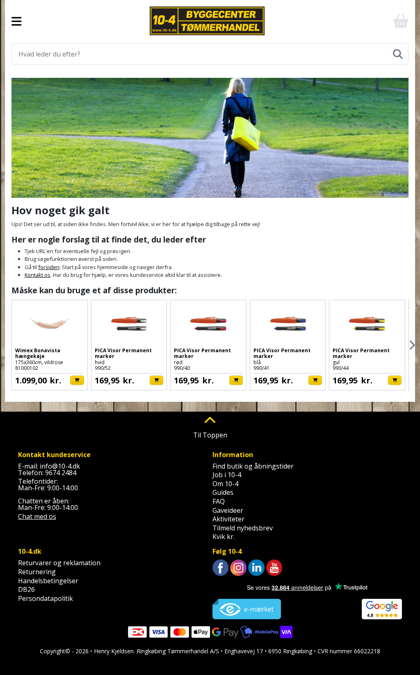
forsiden (48, 267)
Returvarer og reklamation (59, 562)
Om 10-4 (225, 483)
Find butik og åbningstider (253, 466)
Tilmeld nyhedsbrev (242, 527)
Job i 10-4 (226, 474)
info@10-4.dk (60, 466)
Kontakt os (37, 275)
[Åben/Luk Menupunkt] (16, 20)
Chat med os (37, 516)
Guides (222, 492)
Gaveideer (227, 510)
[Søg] (398, 54)
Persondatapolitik (45, 598)
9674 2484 (60, 472)
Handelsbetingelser (48, 580)
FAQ (218, 501)
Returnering (37, 571)
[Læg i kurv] (77, 380)
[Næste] (411, 345)
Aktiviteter (228, 518)
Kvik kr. (223, 536)
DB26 (26, 589)
